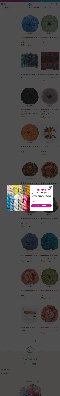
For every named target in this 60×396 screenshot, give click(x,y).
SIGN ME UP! (41, 206)
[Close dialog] (50, 187)
